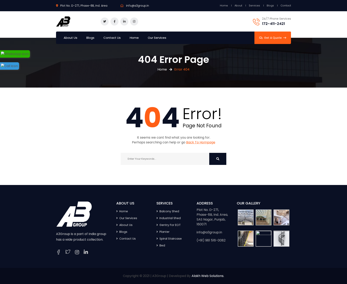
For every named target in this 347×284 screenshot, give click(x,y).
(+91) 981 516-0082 (211, 240)
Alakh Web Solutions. (208, 276)
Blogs (270, 5)
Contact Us (112, 38)
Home (224, 5)
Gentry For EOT (170, 225)
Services (254, 5)
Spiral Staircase (170, 239)
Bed (162, 245)
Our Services (157, 38)
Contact (286, 5)
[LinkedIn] (86, 252)
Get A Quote (273, 38)
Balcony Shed (169, 211)
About (238, 5)
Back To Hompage (200, 142)
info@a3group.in (137, 6)
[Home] (74, 213)
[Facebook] (58, 252)
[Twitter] (67, 252)
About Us (70, 38)
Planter (164, 232)
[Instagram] (77, 252)
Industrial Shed (170, 218)
